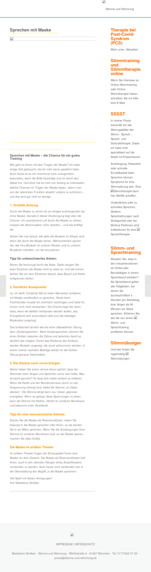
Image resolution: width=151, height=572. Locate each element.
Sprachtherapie (120, 234)
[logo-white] (117, 9)
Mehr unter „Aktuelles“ (124, 49)
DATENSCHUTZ (85, 544)
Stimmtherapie (123, 191)
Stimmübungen (120, 358)
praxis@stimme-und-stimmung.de (75, 558)
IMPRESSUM (64, 544)
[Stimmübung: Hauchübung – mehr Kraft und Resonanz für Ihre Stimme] (3, 286)
